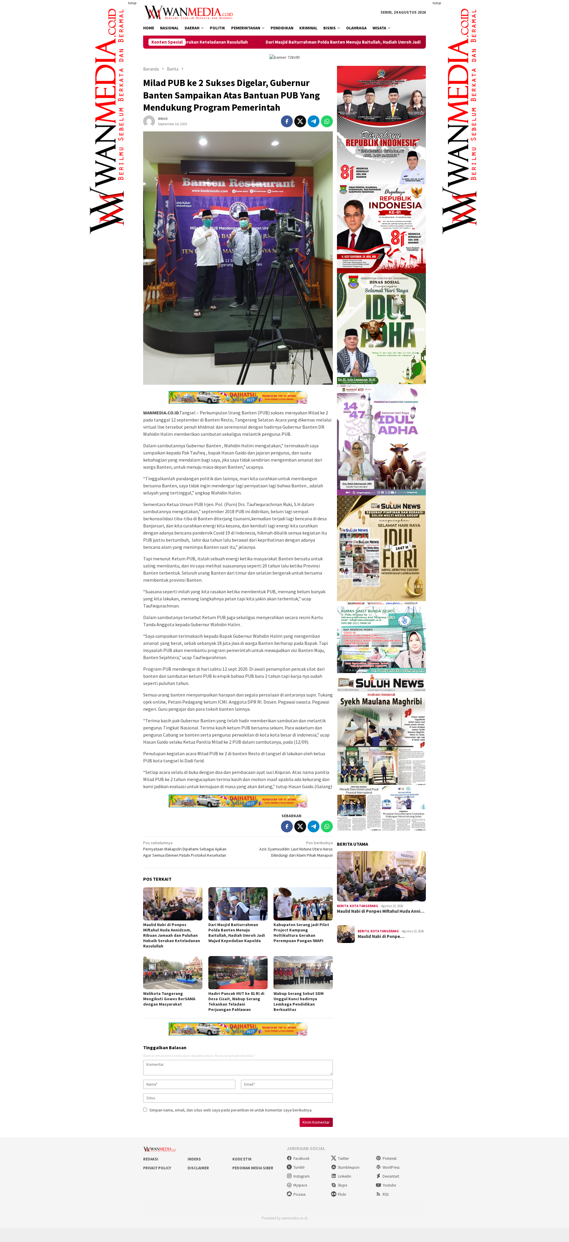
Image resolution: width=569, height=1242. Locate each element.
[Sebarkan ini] (287, 121)
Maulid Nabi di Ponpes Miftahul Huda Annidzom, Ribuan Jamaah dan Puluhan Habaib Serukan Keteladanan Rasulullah (171, 935)
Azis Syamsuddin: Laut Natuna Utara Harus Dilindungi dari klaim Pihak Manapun (296, 849)
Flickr (342, 1194)
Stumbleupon (348, 1167)
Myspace (300, 1185)
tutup (132, 3)
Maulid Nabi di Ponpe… (381, 936)
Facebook (301, 1158)
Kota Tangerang (364, 906)
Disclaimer (198, 1168)
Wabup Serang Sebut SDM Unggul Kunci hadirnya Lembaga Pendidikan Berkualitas (299, 1001)
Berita (342, 906)
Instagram (301, 1176)
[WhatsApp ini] (327, 121)
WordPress (391, 1167)
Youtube (389, 1185)
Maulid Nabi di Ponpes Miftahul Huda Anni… (380, 911)
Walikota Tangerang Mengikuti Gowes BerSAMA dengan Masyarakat (169, 999)
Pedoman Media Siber (252, 1168)
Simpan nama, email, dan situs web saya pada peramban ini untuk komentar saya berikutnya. (230, 1110)
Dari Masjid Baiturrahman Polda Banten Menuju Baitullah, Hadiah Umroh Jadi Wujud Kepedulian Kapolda (293, 42)
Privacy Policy (157, 1168)
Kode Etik (242, 1159)
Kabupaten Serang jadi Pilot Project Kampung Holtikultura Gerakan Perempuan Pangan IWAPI (301, 932)
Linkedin (344, 1176)
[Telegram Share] (313, 121)
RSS (386, 1194)
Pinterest (390, 1158)
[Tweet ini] (300, 121)
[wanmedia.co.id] (189, 12)
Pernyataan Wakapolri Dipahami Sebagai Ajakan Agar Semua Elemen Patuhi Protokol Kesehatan (184, 849)
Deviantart (391, 1176)
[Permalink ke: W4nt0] (149, 120)
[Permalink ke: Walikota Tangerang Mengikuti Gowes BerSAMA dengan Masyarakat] (172, 972)
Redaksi (150, 1159)
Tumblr (299, 1167)
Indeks (194, 1159)
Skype (342, 1185)
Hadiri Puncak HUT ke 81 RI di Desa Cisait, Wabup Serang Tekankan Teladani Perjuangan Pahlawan (236, 1001)
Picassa (299, 1194)
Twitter (343, 1158)
